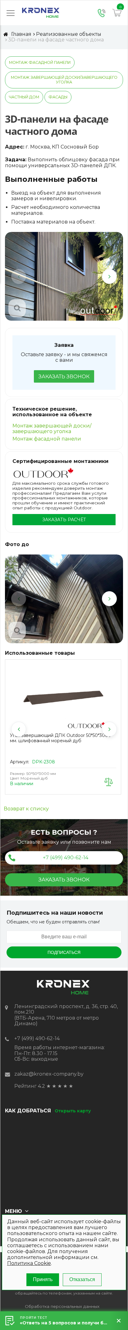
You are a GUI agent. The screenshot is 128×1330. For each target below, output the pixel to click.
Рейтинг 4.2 (29, 1086)
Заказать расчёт (64, 519)
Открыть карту (73, 1110)
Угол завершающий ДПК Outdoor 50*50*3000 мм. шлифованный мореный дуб (60, 738)
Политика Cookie (29, 1263)
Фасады (57, 97)
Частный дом (24, 97)
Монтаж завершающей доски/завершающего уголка (64, 79)
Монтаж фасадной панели (40, 62)
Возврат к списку (26, 809)
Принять (43, 1279)
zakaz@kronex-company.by (49, 1074)
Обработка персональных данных (62, 1306)
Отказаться (82, 1279)
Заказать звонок (64, 377)
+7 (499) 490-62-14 (65, 858)
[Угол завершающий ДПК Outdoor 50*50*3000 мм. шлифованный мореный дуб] (63, 697)
